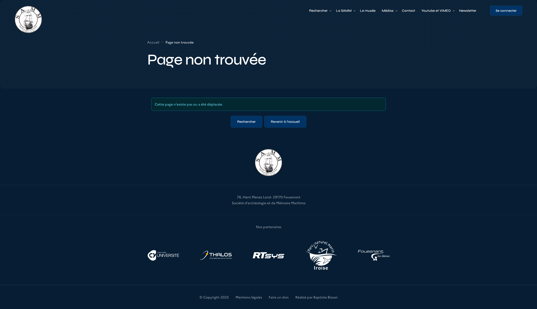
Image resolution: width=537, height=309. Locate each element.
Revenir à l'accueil (285, 122)
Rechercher (246, 122)
